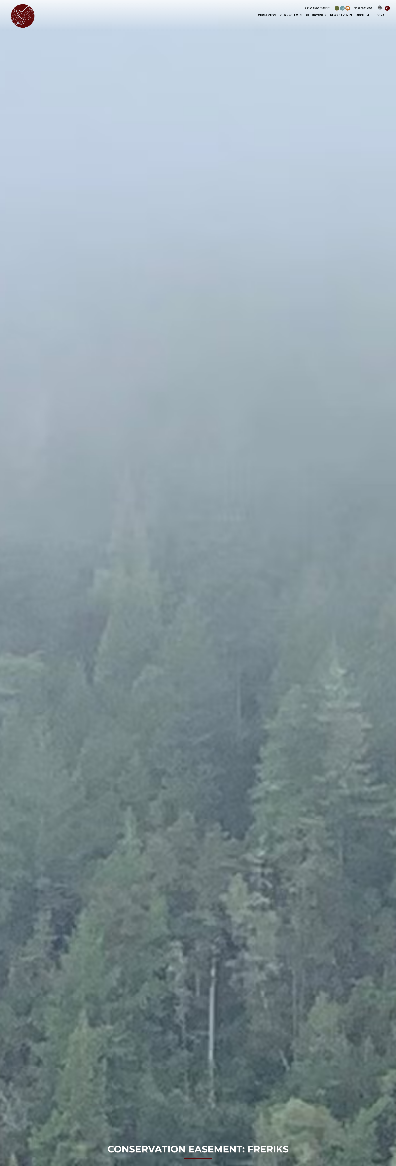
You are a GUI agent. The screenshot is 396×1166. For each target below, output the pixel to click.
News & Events (341, 15)
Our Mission (267, 15)
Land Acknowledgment (317, 8)
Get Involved (316, 15)
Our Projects (290, 15)
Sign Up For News (363, 8)
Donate (382, 15)
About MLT (364, 15)
